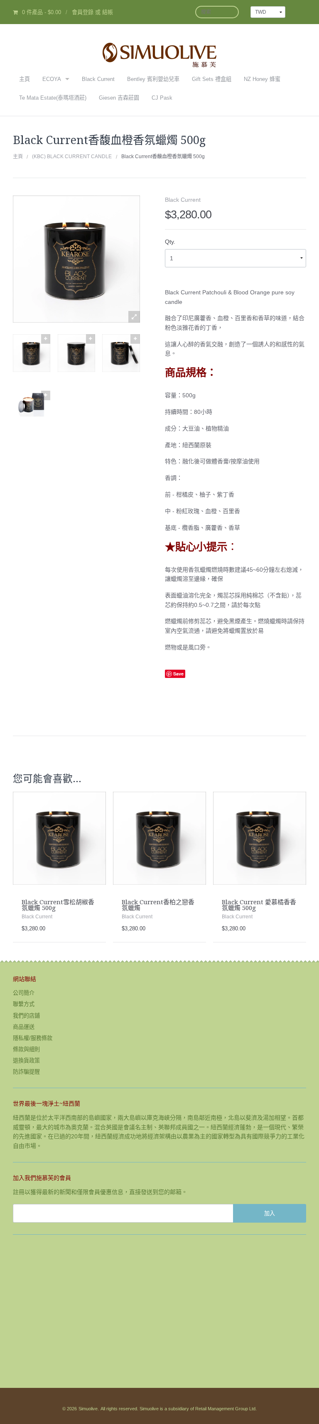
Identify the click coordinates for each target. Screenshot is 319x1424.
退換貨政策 (26, 1060)
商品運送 (23, 1027)
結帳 (107, 12)
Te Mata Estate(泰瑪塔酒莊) (52, 98)
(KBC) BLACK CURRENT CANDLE (72, 156)
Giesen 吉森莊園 (119, 98)
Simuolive (88, 1408)
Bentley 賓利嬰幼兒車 (153, 79)
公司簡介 (23, 993)
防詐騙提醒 (26, 1072)
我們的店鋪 (26, 1016)
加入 (269, 1213)
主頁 (24, 79)
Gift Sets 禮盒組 (211, 79)
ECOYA (51, 79)
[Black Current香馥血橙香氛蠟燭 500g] (31, 353)
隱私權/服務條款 (32, 1038)
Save (178, 673)
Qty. (170, 241)
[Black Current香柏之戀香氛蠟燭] (159, 837)
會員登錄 (82, 12)
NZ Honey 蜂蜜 (262, 79)
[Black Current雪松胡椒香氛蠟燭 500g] (59, 837)
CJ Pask (162, 98)
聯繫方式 (23, 1004)
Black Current (98, 79)
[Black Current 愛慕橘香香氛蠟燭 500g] (259, 837)
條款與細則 (26, 1049)
